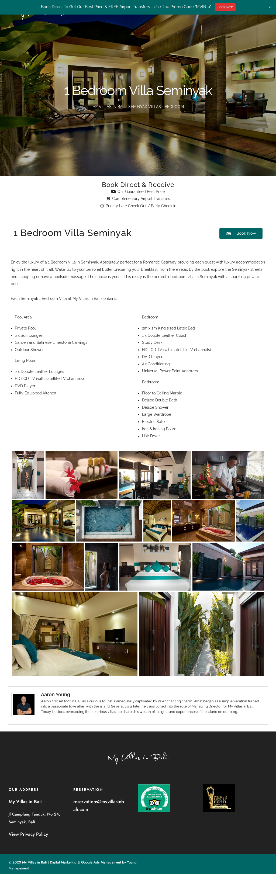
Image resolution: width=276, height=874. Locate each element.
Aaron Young (55, 694)
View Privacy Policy (28, 834)
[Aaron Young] (23, 715)
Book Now (225, 7)
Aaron (46, 701)
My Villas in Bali (86, 298)
